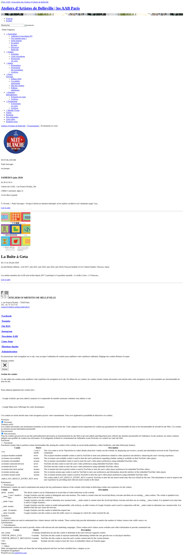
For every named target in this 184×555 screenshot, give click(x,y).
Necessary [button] (5, 420)
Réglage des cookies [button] (107, 356)
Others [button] (3, 544)
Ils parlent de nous (15, 44)
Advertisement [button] (7, 523)
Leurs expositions (18, 56)
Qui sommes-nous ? (19, 38)
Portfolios (15, 54)
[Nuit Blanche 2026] (15, 156)
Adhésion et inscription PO (21, 36)
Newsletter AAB (10, 336)
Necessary (8, 422)
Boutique (9, 115)
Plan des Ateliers (17, 86)
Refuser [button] (119, 356)
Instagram (7, 331)
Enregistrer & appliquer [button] (10, 551)
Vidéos (9, 113)
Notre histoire (16, 41)
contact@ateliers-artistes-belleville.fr (15, 307)
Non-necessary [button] (7, 431)
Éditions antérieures (15, 89)
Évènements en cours (16, 105)
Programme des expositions (17, 69)
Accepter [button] (126, 356)
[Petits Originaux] (92, 14)
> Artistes (10, 52)
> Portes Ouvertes (9, 75)
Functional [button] (5, 440)
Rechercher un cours (15, 60)
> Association (11, 34)
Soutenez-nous (12, 122)
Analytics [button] (5, 516)
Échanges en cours (18, 97)
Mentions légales (10, 346)
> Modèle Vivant (12, 110)
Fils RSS (6, 326)
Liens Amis (7, 341)
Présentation (16, 65)
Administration (9, 351)
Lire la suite (5, 208)
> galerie (9, 63)
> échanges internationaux (11, 93)
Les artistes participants (15, 82)
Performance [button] (6, 482)
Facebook (7, 316)
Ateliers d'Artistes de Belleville (13, 126)
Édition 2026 (16, 79)
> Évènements (11, 101)
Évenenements (33, 126)
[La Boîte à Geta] (15, 250)
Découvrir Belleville (15, 48)
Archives (14, 72)
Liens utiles (10, 119)
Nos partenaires (12, 117)
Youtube (6, 321)
